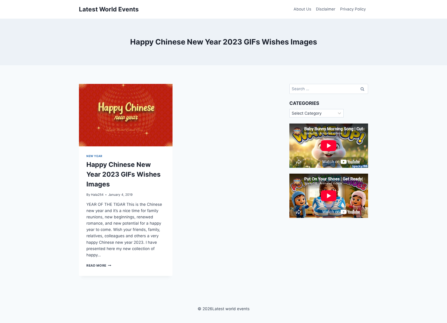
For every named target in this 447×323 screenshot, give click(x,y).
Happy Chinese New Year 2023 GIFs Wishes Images (123, 174)
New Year (94, 156)
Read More (98, 265)
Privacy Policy (353, 9)
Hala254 (97, 194)
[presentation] (126, 115)
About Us (302, 9)
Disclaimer (325, 9)
